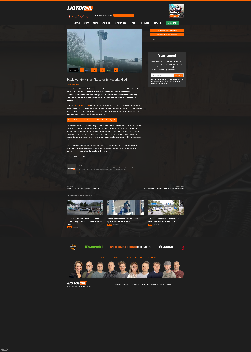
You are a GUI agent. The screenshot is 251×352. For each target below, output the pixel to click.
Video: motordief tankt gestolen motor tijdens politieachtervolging (123, 220)
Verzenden (178, 75)
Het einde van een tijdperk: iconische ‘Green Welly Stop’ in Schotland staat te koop (84, 221)
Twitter (129, 257)
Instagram (116, 257)
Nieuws (69, 227)
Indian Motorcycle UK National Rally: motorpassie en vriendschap (163, 188)
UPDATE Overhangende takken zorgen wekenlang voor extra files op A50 (164, 220)
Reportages (174, 16)
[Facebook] (79, 172)
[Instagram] (110, 257)
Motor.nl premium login (123, 15)
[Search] (182, 39)
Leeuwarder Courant (82, 105)
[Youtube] (136, 257)
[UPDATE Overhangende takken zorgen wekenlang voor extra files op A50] (166, 207)
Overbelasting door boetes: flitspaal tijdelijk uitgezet (95, 120)
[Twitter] (124, 257)
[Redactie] (71, 169)
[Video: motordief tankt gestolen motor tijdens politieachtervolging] (125, 207)
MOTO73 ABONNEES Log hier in (167, 30)
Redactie (78, 84)
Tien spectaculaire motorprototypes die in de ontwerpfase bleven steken (176, 10)
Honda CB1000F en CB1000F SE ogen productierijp (83, 188)
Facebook (103, 257)
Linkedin (153, 257)
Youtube (141, 257)
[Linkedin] (148, 257)
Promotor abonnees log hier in (167, 34)
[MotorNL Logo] (77, 283)
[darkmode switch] (4, 349)
